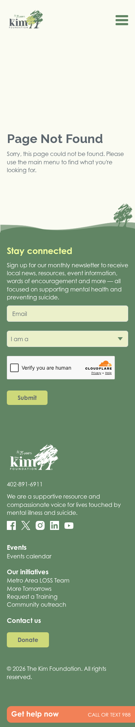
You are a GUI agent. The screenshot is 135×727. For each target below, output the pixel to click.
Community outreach (36, 604)
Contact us (24, 620)
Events (17, 547)
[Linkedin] (54, 525)
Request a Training (32, 596)
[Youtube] (68, 525)
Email (19, 313)
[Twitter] (25, 525)
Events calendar (29, 556)
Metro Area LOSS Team (38, 580)
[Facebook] (11, 525)
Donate (28, 639)
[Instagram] (40, 525)
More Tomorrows (29, 588)
